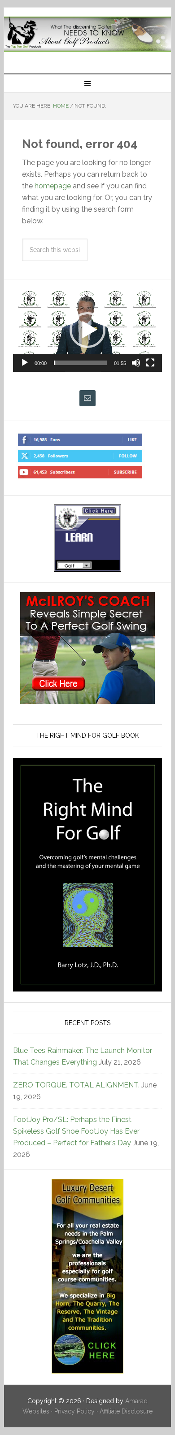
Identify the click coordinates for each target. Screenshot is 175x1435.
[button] (87, 330)
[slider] (80, 363)
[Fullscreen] (150, 362)
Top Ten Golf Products (87, 37)
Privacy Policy (74, 1411)
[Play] (24, 362)
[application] (87, 330)
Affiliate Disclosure (126, 1411)
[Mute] (135, 362)
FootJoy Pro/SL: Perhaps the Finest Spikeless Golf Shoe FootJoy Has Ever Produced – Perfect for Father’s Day (76, 1131)
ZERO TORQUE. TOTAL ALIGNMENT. (76, 1085)
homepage (53, 186)
